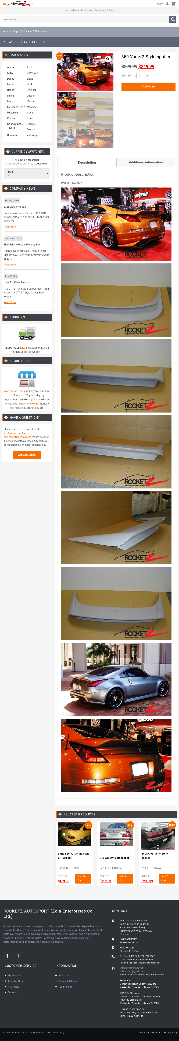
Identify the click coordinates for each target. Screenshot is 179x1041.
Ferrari (10, 84)
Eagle (30, 78)
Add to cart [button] (82, 878)
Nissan (30, 112)
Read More (10, 226)
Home (5, 31)
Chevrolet (32, 73)
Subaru (31, 124)
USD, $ (9, 172)
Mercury (31, 107)
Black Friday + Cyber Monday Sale (22, 244)
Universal (12, 135)
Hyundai (31, 90)
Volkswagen (34, 135)
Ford (29, 84)
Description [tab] (87, 162)
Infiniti (10, 95)
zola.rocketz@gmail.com (17, 437)
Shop (15, 31)
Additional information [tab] (146, 162)
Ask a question (27, 455)
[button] (4, 4)
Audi (29, 67)
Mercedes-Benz (16, 107)
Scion (30, 118)
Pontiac (11, 118)
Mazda (31, 101)
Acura (10, 67)
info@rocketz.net (13, 433)
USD (159, 3)
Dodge (10, 78)
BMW (10, 73)
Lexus (10, 101)
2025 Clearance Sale (15, 206)
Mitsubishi (12, 112)
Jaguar (31, 95)
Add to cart (148, 86)
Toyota (31, 129)
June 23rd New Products (17, 282)
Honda (10, 90)
